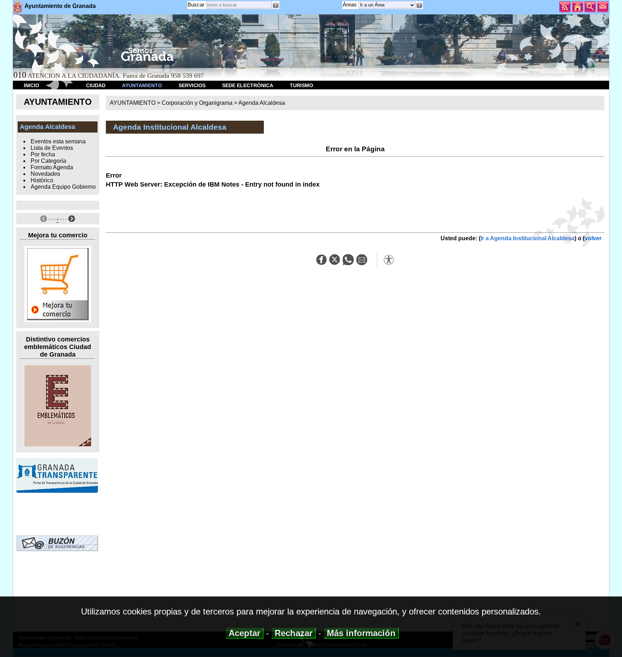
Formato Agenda (52, 167)
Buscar (196, 4)
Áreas (350, 4)
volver (593, 238)
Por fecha (43, 154)
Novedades (45, 174)
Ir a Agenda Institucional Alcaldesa (527, 238)
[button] (419, 5)
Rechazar (293, 633)
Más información (361, 633)
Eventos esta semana (58, 141)
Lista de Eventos (52, 148)
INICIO (31, 85)
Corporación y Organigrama (197, 103)
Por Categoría (48, 161)
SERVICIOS (192, 85)
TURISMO (301, 85)
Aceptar (244, 633)
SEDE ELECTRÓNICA (247, 85)
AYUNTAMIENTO (142, 85)
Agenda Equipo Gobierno (63, 187)
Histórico (42, 180)
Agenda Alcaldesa (261, 103)
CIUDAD (95, 85)
